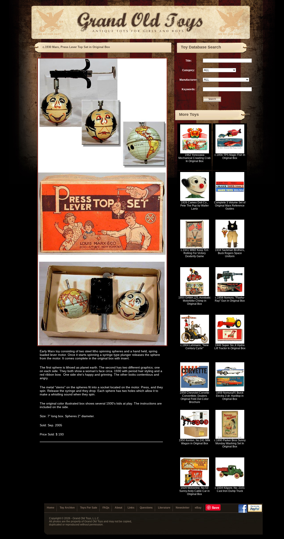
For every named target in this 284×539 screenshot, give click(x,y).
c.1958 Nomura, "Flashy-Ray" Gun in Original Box (230, 299)
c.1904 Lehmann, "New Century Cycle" (194, 347)
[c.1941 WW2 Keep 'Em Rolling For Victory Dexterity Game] (194, 247)
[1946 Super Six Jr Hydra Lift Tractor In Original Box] (229, 342)
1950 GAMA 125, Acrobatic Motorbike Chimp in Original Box (194, 300)
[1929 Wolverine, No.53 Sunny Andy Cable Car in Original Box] (194, 485)
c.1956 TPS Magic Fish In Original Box (230, 156)
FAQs (106, 507)
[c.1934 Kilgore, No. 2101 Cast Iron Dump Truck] (229, 485)
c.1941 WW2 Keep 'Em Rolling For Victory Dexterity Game (194, 253)
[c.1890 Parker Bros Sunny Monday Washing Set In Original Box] (229, 437)
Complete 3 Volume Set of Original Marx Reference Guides (229, 205)
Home (50, 507)
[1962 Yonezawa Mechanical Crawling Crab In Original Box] (194, 152)
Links (131, 507)
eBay (198, 507)
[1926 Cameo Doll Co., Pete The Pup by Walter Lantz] (194, 200)
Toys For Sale (88, 507)
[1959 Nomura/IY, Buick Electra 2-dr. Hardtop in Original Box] (229, 390)
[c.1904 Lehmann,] (194, 342)
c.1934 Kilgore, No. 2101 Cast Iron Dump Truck (230, 489)
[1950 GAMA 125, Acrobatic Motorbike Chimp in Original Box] (194, 295)
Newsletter (182, 507)
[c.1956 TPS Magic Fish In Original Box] (229, 152)
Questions (146, 507)
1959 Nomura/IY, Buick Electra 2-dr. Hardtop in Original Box (230, 396)
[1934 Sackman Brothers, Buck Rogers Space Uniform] (229, 247)
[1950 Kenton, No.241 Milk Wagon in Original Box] (194, 437)
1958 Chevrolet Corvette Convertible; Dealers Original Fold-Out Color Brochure (194, 397)
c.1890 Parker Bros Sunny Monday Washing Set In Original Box (230, 443)
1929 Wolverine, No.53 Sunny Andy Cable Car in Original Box (194, 491)
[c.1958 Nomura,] (229, 295)
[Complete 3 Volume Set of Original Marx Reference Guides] (229, 200)
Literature (164, 507)
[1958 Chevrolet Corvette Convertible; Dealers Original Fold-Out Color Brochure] (194, 390)
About (118, 507)
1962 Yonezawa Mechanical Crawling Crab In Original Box (194, 158)
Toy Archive (67, 507)
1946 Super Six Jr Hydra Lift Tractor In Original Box (229, 347)
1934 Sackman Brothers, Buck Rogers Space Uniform (230, 253)
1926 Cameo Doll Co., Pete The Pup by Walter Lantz (194, 205)
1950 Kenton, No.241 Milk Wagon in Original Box (194, 442)
